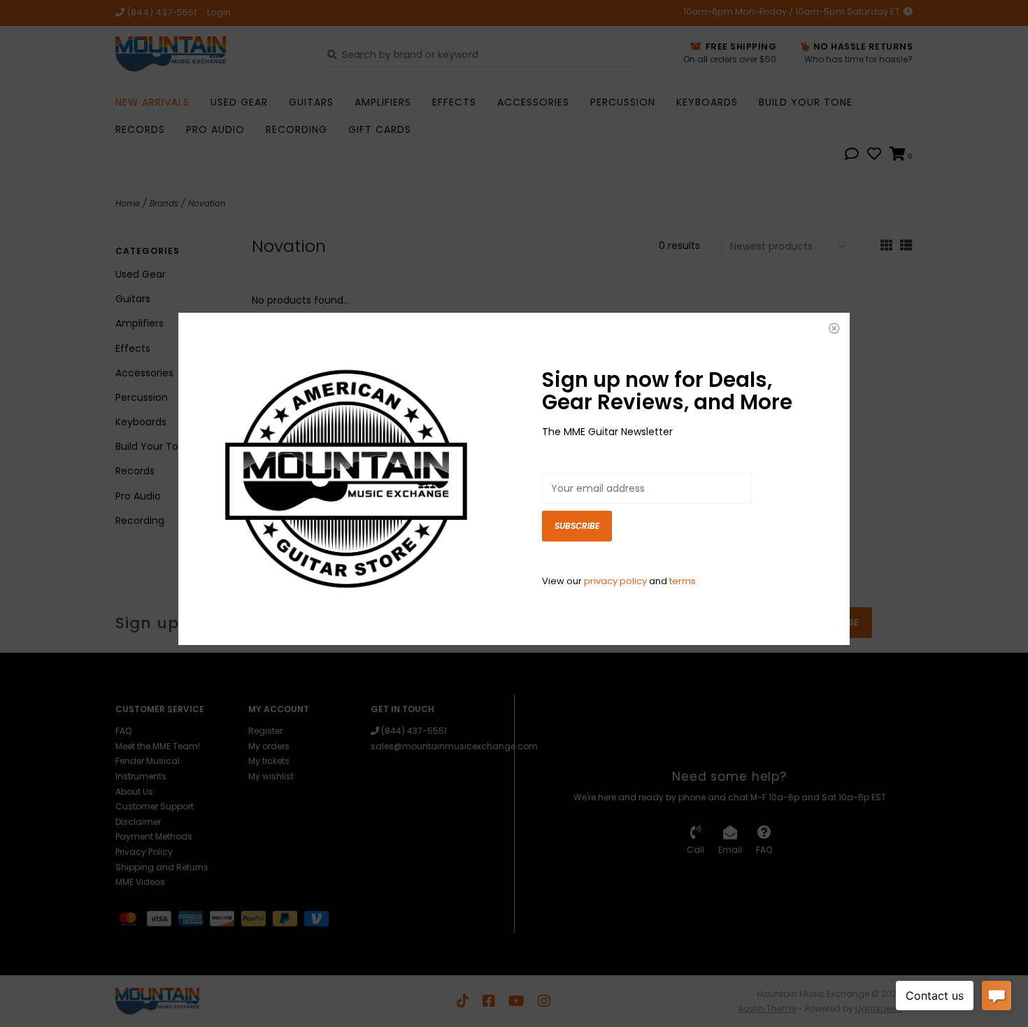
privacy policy (615, 581)
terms (682, 581)
